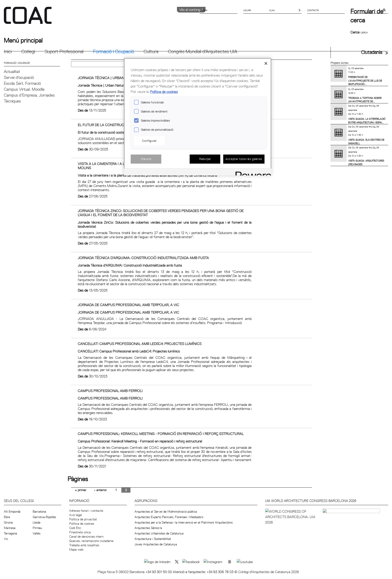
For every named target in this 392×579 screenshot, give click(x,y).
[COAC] (100, 18)
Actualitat (12, 71)
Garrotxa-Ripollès (44, 517)
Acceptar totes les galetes (243, 159)
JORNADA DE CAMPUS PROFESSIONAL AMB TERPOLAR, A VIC (128, 304)
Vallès (36, 533)
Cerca (355, 32)
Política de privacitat (83, 519)
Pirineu (37, 528)
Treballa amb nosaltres (84, 545)
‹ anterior (100, 490)
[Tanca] (266, 63)
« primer (80, 490)
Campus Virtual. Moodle (24, 89)
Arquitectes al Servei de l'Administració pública (166, 511)
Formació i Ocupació (113, 51)
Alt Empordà (12, 511)
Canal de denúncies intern (86, 536)
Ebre (7, 517)
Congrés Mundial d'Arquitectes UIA (202, 51)
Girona (8, 522)
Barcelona (39, 511)
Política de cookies (81, 524)
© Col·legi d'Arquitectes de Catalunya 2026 (266, 571)
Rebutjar (205, 159)
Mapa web (76, 549)
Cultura (151, 51)
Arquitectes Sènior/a (148, 528)
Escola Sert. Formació (22, 83)
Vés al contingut (191, 9)
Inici (8, 51)
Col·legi (28, 51)
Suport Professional (64, 51)
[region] (197, 116)
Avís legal (75, 515)
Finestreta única (80, 532)
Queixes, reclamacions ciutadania (91, 541)
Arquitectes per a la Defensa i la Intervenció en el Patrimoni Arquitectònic (184, 522)
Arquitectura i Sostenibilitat (153, 539)
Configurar (149, 141)
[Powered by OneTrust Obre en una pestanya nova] (252, 172)
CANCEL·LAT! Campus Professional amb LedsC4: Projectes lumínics (139, 343)
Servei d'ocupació (19, 77)
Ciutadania (371, 52)
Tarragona (10, 533)
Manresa (9, 528)
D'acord (146, 159)
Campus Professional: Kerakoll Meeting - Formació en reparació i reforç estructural (161, 433)
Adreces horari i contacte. (86, 511)
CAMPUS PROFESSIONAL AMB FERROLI (110, 390)
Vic (6, 539)
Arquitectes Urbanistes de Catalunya (159, 533)
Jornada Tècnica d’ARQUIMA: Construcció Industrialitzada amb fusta (143, 257)
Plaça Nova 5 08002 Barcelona (121, 571)
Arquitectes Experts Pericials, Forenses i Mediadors (169, 517)
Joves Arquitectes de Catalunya (156, 544)
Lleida (36, 522)
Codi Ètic (75, 528)
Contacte (313, 10)
